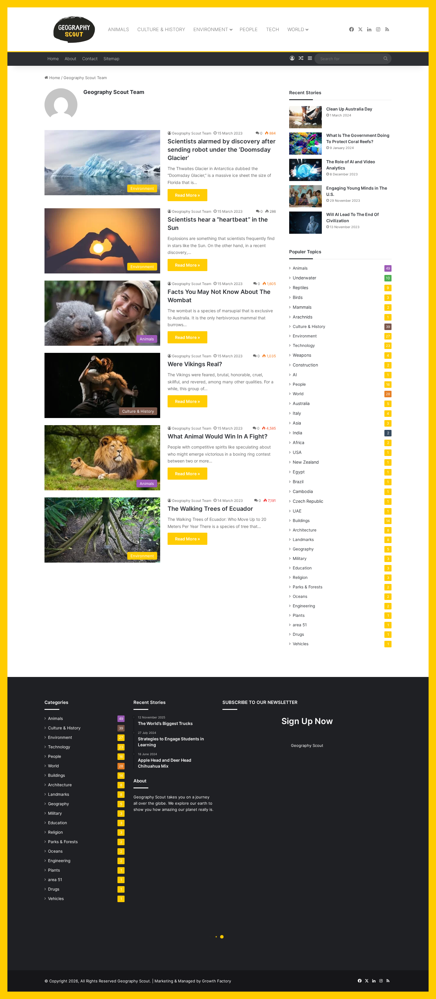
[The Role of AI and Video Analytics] (305, 170)
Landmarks (303, 539)
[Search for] (386, 58)
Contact (90, 58)
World (295, 29)
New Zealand (306, 462)
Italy (297, 413)
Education (302, 568)
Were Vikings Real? (195, 364)
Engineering (304, 605)
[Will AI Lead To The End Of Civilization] (305, 223)
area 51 (300, 624)
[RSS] (387, 29)
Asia (297, 422)
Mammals (302, 307)
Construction (305, 364)
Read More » (187, 195)
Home (53, 58)
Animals (118, 29)
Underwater (304, 277)
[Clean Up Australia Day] (305, 117)
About (70, 58)
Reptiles (300, 287)
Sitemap (111, 58)
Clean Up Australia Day (349, 108)
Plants (299, 615)
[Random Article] (301, 58)
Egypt (299, 471)
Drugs (298, 634)
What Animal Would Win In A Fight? (218, 436)
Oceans (300, 596)
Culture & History (161, 29)
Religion (300, 577)
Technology (304, 345)
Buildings (301, 520)
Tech (272, 29)
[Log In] (292, 58)
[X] (360, 29)
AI (295, 374)
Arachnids (302, 316)
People (249, 29)
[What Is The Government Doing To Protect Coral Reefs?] (305, 143)
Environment (210, 29)
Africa (298, 442)
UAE (297, 510)
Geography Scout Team (113, 92)
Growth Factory (216, 981)
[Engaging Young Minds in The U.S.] (305, 196)
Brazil (298, 481)
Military (300, 558)
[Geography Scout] (74, 29)
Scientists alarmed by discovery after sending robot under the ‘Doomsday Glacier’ (222, 149)
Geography (303, 549)
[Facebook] (351, 29)
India (297, 432)
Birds (298, 297)
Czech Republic (308, 501)
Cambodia (303, 491)
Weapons (302, 355)
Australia (301, 403)
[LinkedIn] (369, 29)
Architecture (304, 530)
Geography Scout (307, 745)
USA (297, 452)
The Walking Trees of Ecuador (210, 508)
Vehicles (300, 643)
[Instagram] (378, 29)
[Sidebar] (309, 58)
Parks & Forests (307, 587)
